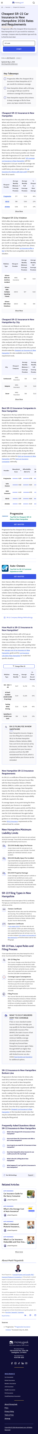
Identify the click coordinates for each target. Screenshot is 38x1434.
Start (19, 49)
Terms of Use (9, 1415)
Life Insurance (9, 1387)
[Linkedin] (25, 1316)
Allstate (7, 207)
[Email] (35, 1316)
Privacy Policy (9, 1411)
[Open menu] (2, 3)
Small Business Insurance (12, 1396)
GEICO (7, 201)
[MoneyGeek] (18, 3)
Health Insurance (10, 1390)
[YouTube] (26, 1363)
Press (6, 1408)
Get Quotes (19, 524)
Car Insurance (9, 1377)
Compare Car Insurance (19, 7)
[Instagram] (30, 1316)
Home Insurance (10, 1380)
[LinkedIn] (22, 1363)
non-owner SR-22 (14, 926)
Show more (19, 1252)
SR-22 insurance (12, 821)
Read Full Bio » (6, 1316)
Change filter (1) (20, 666)
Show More (19, 211)
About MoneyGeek (11, 1404)
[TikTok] (19, 1363)
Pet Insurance (9, 1393)
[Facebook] (12, 1363)
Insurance (7, 7)
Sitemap (7, 1418)
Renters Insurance (10, 1383)
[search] (33, 2)
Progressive (7, 196)
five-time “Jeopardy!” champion (15, 1312)
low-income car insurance (23, 1057)
